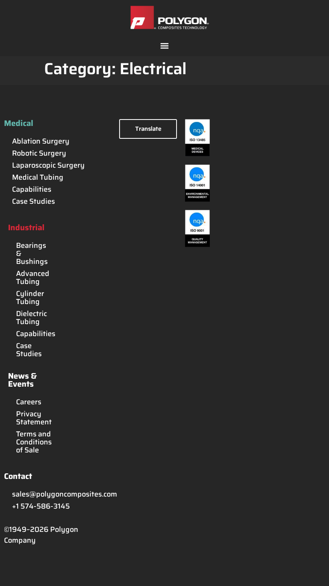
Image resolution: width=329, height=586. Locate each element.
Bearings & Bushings (26, 253)
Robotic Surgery (39, 153)
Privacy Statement (26, 418)
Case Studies (33, 201)
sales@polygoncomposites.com (61, 494)
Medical (18, 123)
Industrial (26, 227)
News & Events (22, 379)
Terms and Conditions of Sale (26, 442)
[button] (164, 45)
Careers (26, 402)
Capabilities (31, 189)
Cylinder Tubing (26, 297)
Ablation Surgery (40, 141)
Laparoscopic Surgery (48, 165)
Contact (18, 476)
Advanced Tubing (26, 277)
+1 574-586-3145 (41, 506)
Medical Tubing (37, 177)
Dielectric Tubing (26, 317)
